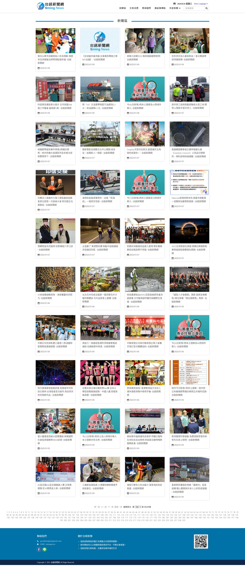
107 (98, 515)
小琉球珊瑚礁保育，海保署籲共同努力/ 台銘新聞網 (55, 296)
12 (32, 512)
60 (179, 512)
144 (16, 518)
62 (185, 512)
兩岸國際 (146, 8)
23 (66, 512)
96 (57, 515)
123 (163, 515)
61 (182, 512)
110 (110, 515)
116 (134, 515)
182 (171, 518)
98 (63, 515)
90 (38, 515)
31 (90, 512)
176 (147, 518)
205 (85, 520)
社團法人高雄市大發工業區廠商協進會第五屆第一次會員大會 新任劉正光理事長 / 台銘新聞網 (55, 201)
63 (188, 512)
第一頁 (97, 507)
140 (232, 515)
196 (228, 518)
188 (196, 518)
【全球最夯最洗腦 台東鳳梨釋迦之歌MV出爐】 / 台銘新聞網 (100, 58)
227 (175, 520)
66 (198, 512)
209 (102, 520)
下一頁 (110, 507)
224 (163, 520)
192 (212, 518)
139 (228, 515)
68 (204, 512)
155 (61, 518)
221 (151, 520)
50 (149, 512)
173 (134, 518)
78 (234, 512)
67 (201, 512)
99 (66, 515)
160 (81, 518)
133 (204, 515)
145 (20, 518)
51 (152, 512)
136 (216, 515)
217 (134, 520)
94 (51, 515)
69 (207, 512)
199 (61, 520)
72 (216, 512)
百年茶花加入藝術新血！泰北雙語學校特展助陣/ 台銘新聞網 (189, 58)
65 (194, 512)
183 (175, 518)
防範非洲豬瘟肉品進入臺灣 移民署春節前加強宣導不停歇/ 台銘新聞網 (144, 248)
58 (173, 512)
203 (77, 520)
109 (106, 515)
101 (73, 515)
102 (77, 515)
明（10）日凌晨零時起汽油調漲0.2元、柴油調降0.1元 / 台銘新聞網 (99, 106)
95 (54, 515)
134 (208, 515)
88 (32, 515)
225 (167, 520)
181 (167, 518)
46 (136, 512)
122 (159, 515)
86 (26, 515)
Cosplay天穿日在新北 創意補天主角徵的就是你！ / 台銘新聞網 (144, 151)
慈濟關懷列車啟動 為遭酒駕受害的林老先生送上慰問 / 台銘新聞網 (189, 438)
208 (98, 520)
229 (183, 520)
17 (47, 512)
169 (118, 518)
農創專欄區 (160, 8)
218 (138, 520)
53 (158, 512)
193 (216, 518)
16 (44, 512)
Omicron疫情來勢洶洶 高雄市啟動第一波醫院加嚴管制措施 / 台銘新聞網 (189, 200)
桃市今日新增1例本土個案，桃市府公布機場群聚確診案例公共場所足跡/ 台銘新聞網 (189, 391)
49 (145, 512)
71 (213, 512)
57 (170, 512)
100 (69, 515)
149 (36, 518)
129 (187, 515)
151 (44, 518)
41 (121, 512)
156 (65, 518)
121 (155, 515)
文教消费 (134, 8)
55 (164, 512)
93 (47, 515)
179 (159, 518)
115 (130, 515)
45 (133, 512)
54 (161, 512)
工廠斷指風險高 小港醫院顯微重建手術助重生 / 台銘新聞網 (100, 487)
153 (53, 518)
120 (151, 515)
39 (115, 512)
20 (57, 512)
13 (35, 512)
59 (176, 512)
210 (106, 520)
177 (151, 518)
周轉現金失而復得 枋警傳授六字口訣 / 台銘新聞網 (55, 248)
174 (138, 518)
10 (26, 512)
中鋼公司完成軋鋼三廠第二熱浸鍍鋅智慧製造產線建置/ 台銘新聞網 (55, 345)
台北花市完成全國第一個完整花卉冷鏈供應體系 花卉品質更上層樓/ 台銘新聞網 (99, 298)
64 (191, 512)
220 (147, 520)
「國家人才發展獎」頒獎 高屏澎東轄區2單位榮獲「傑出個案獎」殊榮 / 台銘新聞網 (189, 298)
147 (28, 518)
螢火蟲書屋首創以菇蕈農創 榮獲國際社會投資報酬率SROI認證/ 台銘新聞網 (55, 440)
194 (220, 518)
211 (110, 520)
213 (118, 520)
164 (98, 518)
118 (142, 515)
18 (51, 512)
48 (142, 512)
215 (126, 520)
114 (126, 515)
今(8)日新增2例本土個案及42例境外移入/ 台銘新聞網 (144, 106)
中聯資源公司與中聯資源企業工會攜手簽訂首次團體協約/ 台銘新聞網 (144, 345)
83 (17, 515)
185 (183, 518)
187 (191, 518)
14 (38, 512)
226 (171, 520)
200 (65, 520)
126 (175, 515)
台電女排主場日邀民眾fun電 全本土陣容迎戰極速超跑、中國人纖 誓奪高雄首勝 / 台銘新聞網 (100, 391)
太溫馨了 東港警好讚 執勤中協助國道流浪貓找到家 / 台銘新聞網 (100, 248)
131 (196, 515)
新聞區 (122, 8)
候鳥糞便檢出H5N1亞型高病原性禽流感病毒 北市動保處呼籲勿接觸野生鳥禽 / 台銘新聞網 (145, 298)
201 (69, 520)
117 (138, 515)
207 (93, 520)
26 (75, 512)
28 (81, 512)
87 (29, 515)
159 (77, 518)
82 (14, 515)
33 (96, 512)
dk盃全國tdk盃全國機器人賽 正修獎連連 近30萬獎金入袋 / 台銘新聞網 (55, 487)
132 (200, 515)
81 (11, 515)
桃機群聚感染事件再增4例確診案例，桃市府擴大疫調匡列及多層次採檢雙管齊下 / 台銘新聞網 (55, 153)
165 (102, 518)
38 (112, 512)
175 (142, 518)
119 (147, 515)
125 (171, 515)
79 (237, 512)
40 (118, 512)
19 (54, 512)
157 (69, 518)
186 (187, 518)
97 (60, 515)
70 (210, 512)
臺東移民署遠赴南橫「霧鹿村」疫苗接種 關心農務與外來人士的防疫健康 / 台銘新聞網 (189, 488)
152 (49, 518)
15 (41, 512)
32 (93, 512)
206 (89, 520)
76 (228, 512)
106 (93, 515)
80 (8, 515)
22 (63, 512)
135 (212, 515)
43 (127, 512)
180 (163, 518)
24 (69, 512)
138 (224, 515)
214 (122, 520)
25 (72, 512)
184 (179, 518)
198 (236, 518)
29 (84, 512)
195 (224, 518)
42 (124, 512)
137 (220, 515)
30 (87, 512)
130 (191, 515)
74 (222, 512)
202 (73, 520)
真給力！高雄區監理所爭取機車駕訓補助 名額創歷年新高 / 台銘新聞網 (99, 345)
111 (114, 515)
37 (109, 512)
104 (85, 515)
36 (106, 512)
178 (155, 518)
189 (200, 518)
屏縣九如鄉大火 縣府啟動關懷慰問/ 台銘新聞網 (144, 58)
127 (179, 515)
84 (20, 515)
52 (155, 512)
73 (219, 512)
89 (35, 515)
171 (126, 518)
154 (57, 518)
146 (24, 518)
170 (122, 518)
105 (89, 515)
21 (60, 512)
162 (89, 518)
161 (85, 518)
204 (81, 520)
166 (106, 518)
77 (231, 512)
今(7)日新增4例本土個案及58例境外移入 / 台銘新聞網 (144, 200)
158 (73, 518)
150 (40, 518)
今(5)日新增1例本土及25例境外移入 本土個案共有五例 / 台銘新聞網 (99, 438)
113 (122, 515)
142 (8, 518)
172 (130, 518)
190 (204, 518)
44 (130, 512)
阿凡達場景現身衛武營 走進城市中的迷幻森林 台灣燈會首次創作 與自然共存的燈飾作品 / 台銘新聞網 (55, 391)
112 (118, 515)
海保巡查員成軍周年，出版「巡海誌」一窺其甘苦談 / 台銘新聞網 (98, 200)
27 (78, 512)
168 (114, 518)
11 (29, 512)
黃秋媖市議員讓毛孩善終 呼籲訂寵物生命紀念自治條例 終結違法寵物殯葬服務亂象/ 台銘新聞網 (144, 440)
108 (102, 515)
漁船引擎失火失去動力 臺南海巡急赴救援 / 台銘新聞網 (144, 487)
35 (103, 512)
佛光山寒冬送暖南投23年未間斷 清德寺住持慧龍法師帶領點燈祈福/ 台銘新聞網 (55, 59)
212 (114, 520)
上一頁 (104, 507)
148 (32, 518)
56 (167, 512)
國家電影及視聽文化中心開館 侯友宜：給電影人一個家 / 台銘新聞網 (98, 151)
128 (183, 515)
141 (236, 515)
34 (100, 512)
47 (139, 512)
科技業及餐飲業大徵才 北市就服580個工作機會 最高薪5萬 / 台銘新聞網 (55, 106)
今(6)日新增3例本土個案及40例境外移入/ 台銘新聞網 (189, 345)
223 (159, 520)
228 (179, 520)
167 (110, 518)
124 (167, 515)
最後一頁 (118, 507)
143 (12, 518)
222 (155, 520)
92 (44, 515)
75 (225, 512)
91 (41, 515)
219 (142, 520)
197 (232, 518)
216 (130, 520)
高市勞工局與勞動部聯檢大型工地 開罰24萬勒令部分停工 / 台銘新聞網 (189, 106)
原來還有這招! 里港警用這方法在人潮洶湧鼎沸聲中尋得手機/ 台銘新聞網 (144, 391)
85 (23, 515)
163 (93, 518)
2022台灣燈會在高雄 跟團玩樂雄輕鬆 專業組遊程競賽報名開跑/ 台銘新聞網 (189, 249)
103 (81, 515)
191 (208, 518)
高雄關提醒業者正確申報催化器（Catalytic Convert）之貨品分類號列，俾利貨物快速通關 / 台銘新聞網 (189, 153)
